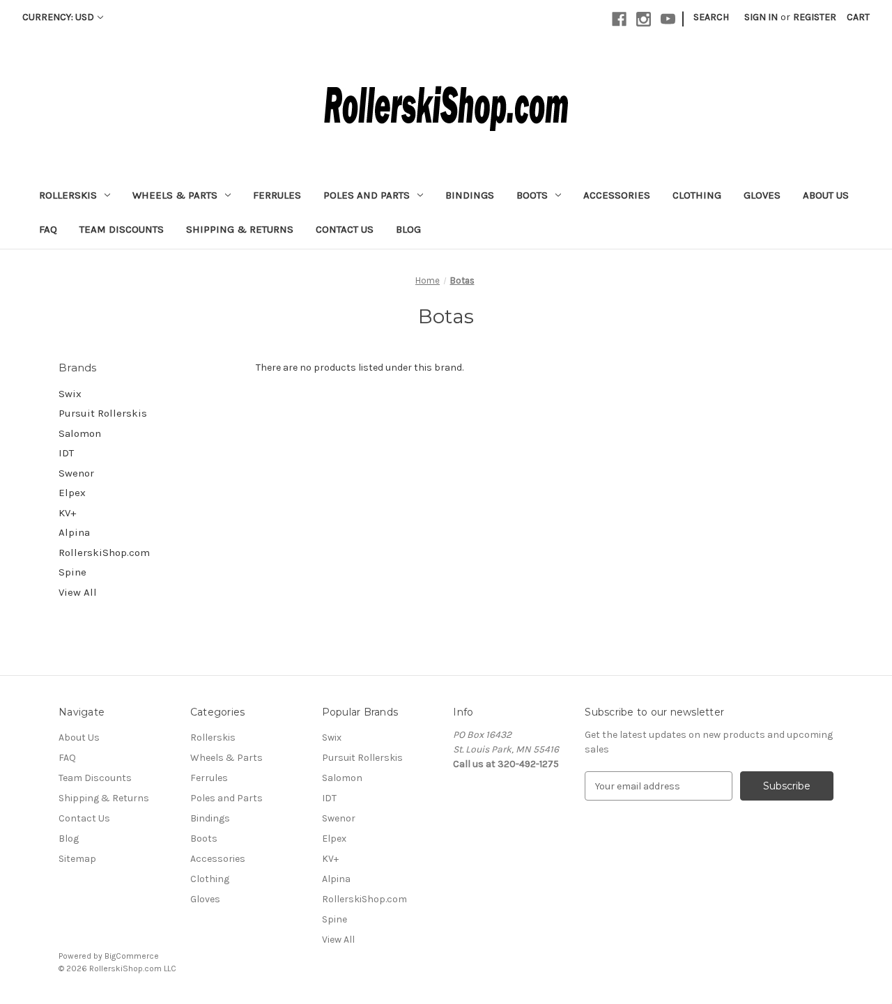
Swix (70, 393)
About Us (826, 195)
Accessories (616, 195)
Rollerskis (68, 195)
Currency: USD (58, 17)
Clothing (696, 195)
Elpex (72, 492)
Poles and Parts (366, 195)
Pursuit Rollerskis (103, 413)
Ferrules (277, 195)
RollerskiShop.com (104, 552)
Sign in (761, 17)
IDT (66, 453)
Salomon (80, 433)
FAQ (48, 229)
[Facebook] (619, 19)
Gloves (762, 195)
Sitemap (77, 859)
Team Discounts (121, 229)
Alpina (74, 532)
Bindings (469, 195)
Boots (532, 195)
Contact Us (345, 229)
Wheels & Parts (174, 195)
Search (711, 17)
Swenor (76, 473)
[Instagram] (643, 19)
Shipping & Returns (239, 229)
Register (814, 17)
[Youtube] (668, 19)
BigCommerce (132, 956)
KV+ (67, 513)
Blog (408, 229)
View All (78, 592)
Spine (72, 572)
